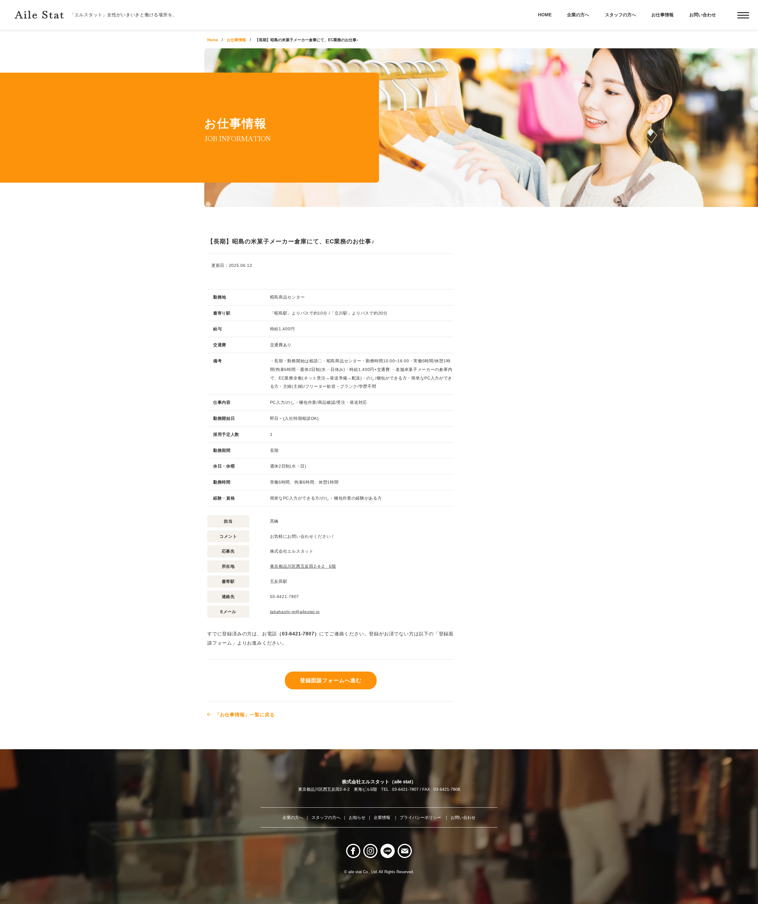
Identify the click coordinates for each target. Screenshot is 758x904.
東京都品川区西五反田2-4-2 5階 (303, 566)
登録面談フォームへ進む (331, 680)
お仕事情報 (662, 14)
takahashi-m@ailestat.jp (295, 611)
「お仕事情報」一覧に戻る (244, 714)
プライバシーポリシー (421, 817)
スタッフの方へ (620, 14)
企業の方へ (578, 14)
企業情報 (382, 817)
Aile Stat (40, 15)
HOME (545, 14)
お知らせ (357, 817)
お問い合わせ (702, 14)
